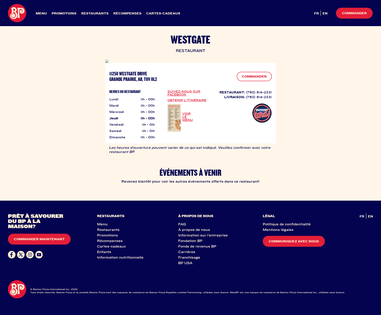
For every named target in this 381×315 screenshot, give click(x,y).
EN (325, 13)
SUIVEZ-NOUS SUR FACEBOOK (183, 93)
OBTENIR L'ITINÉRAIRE (186, 100)
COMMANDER (254, 76)
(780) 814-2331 (259, 92)
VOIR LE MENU (187, 116)
